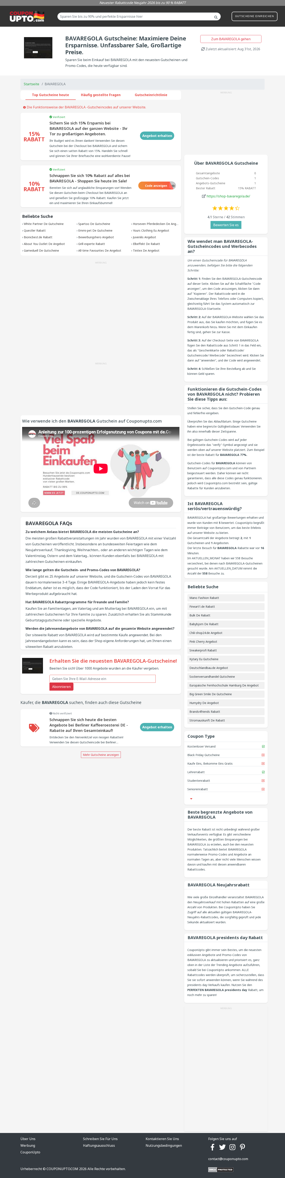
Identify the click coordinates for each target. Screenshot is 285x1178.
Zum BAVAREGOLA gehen (231, 39)
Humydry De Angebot (204, 703)
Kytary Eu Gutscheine (203, 659)
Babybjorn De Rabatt (203, 624)
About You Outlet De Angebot (44, 244)
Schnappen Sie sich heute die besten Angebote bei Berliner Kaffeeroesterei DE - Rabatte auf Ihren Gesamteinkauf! (88, 725)
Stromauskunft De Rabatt (207, 720)
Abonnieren (61, 686)
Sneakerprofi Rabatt (203, 650)
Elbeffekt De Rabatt (146, 244)
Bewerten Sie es (226, 225)
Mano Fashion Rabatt (204, 598)
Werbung (27, 1145)
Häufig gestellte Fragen (101, 95)
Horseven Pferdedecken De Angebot (158, 224)
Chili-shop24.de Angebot (205, 633)
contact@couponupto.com (228, 1159)
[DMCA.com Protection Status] (220, 1169)
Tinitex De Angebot (146, 250)
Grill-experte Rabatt (91, 244)
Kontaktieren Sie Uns (162, 1139)
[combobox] (139, 16)
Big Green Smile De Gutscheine (210, 694)
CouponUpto (30, 1152)
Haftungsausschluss (99, 1145)
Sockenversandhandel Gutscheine (212, 677)
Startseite (31, 84)
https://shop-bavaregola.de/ (228, 196)
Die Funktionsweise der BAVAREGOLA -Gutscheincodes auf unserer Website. (86, 107)
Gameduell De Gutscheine (41, 250)
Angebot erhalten (157, 135)
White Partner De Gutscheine (44, 224)
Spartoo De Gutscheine (94, 224)
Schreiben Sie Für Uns (100, 1139)
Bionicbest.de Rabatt (38, 237)
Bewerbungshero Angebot (96, 237)
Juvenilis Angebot (144, 237)
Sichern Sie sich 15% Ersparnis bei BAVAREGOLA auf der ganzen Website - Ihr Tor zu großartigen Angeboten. (88, 128)
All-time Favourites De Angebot (99, 250)
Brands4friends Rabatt (204, 712)
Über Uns (27, 1139)
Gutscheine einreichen (254, 16)
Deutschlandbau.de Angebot (208, 668)
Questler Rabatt (35, 230)
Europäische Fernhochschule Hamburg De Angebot (224, 685)
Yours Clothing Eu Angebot (151, 230)
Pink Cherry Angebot (203, 642)
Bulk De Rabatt (199, 615)
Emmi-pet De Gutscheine (95, 230)
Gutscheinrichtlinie (151, 95)
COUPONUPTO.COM (62, 1169)
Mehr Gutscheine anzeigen (101, 755)
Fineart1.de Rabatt (202, 606)
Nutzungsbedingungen (164, 1145)
